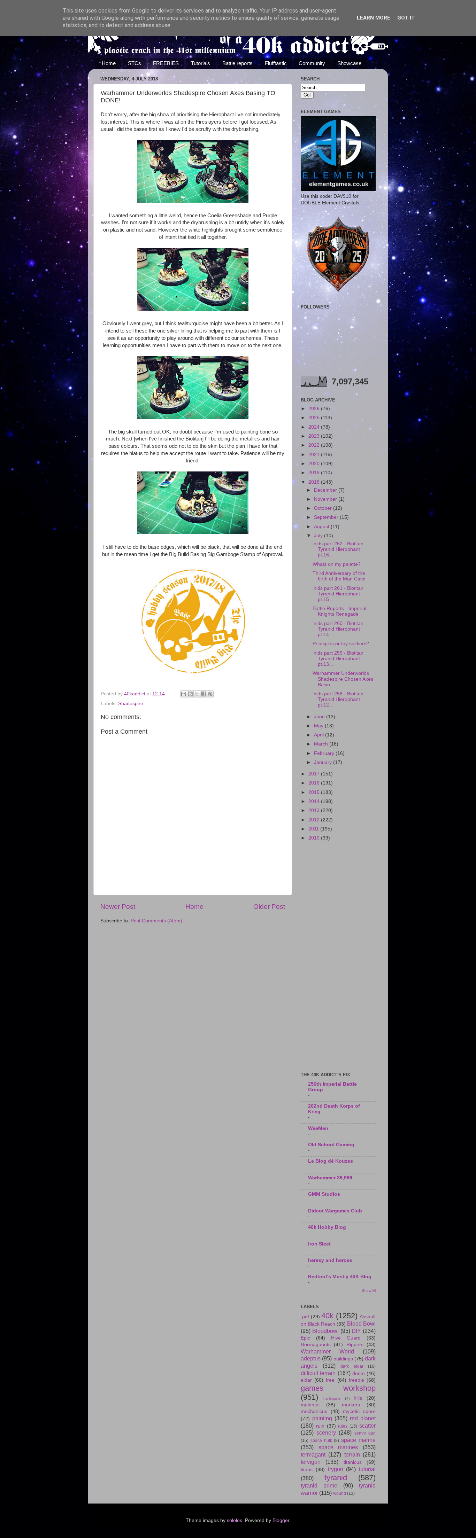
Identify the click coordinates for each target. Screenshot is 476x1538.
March (321, 744)
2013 (314, 810)
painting (322, 1418)
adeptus (311, 1358)
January (323, 762)
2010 (314, 838)
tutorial (367, 1469)
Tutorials (200, 63)
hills (358, 1398)
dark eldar (351, 1366)
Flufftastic (276, 63)
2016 (314, 783)
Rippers (354, 1344)
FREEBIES (166, 63)
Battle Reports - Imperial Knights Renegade (339, 611)
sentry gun (365, 1433)
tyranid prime (319, 1485)
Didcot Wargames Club (335, 1210)
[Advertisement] (338, 957)
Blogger (280, 1520)
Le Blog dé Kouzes (330, 1161)
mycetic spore (359, 1411)
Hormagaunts (316, 1344)
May (319, 725)
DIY (356, 1331)
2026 (314, 408)
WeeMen (318, 1128)
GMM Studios (324, 1194)
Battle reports (237, 63)
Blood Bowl (361, 1323)
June (320, 716)
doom (358, 1373)
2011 (314, 829)
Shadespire (130, 703)
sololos (234, 1520)
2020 (314, 463)
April (319, 734)
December (326, 490)
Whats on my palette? (337, 564)
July (319, 535)
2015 (314, 792)
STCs (134, 63)
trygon (335, 1469)
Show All (369, 1291)
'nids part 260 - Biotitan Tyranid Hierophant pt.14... (338, 629)
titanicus (353, 1462)
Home (109, 63)
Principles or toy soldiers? (341, 643)
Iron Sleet (319, 1244)
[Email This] (183, 693)
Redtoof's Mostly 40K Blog (339, 1276)
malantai (310, 1404)
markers (351, 1404)
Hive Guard (346, 1338)
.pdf (305, 1316)
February (325, 753)
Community (312, 63)
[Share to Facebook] (203, 693)
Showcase (349, 63)
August (322, 526)
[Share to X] (196, 693)
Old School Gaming (331, 1144)
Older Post (269, 906)
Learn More (373, 18)
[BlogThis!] (190, 693)
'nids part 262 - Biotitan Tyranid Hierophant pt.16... (338, 549)
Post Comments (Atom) (156, 920)
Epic (305, 1338)
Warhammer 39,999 (330, 1177)
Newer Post (117, 906)
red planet (363, 1418)
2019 (314, 472)
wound (339, 1493)
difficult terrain (318, 1373)
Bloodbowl (325, 1331)
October (323, 508)
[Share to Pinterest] (210, 693)
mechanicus (314, 1411)
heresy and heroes (330, 1260)
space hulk (321, 1440)
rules (342, 1426)
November (326, 499)
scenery (326, 1432)
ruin (320, 1426)
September (327, 517)
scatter (367, 1425)
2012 (314, 819)
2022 (314, 445)
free (330, 1380)
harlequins (332, 1398)
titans (307, 1469)
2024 (314, 427)
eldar (306, 1380)
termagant (313, 1454)
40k (327, 1315)
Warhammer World (327, 1351)
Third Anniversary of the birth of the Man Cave (339, 576)
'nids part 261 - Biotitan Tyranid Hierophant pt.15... (338, 594)
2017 (314, 773)
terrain (352, 1454)
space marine (358, 1440)
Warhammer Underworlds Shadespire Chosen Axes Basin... (343, 679)
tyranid (335, 1477)
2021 (314, 454)
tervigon (311, 1462)
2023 (314, 436)
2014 (314, 801)
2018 (314, 482)
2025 (314, 417)
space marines (338, 1447)
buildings (343, 1358)
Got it (406, 18)
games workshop (338, 1388)
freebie (356, 1380)
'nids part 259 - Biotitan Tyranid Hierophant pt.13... (338, 658)
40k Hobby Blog (327, 1227)
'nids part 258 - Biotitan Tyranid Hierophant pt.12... (338, 699)
